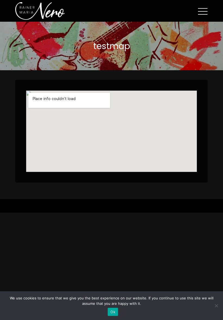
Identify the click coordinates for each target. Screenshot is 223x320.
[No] (216, 305)
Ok (112, 312)
